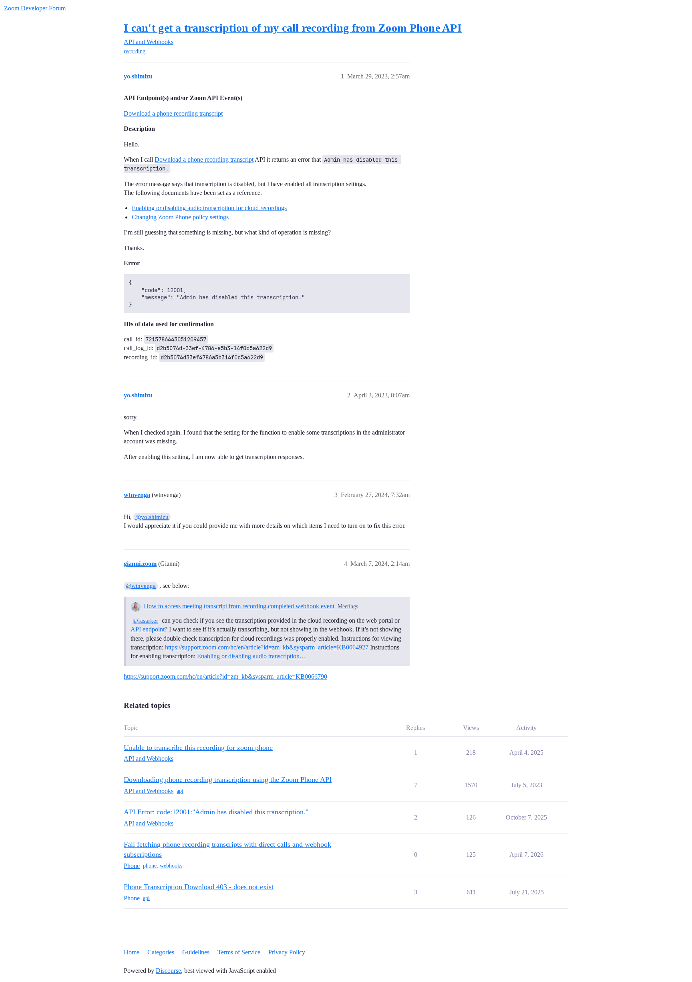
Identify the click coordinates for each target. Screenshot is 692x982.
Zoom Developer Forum (35, 8)
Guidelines (195, 952)
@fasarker (145, 620)
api (180, 791)
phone (150, 866)
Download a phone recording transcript (173, 113)
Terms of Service (238, 952)
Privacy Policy (286, 952)
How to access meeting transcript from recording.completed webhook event (239, 606)
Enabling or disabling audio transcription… (251, 656)
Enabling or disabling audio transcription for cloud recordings (209, 207)
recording (134, 51)
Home (131, 952)
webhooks (171, 866)
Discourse (168, 970)
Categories (160, 952)
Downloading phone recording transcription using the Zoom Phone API (228, 780)
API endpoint (148, 629)
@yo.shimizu (152, 517)
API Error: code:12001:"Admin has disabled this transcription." (216, 812)
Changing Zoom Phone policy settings (180, 217)
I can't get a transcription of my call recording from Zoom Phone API (293, 28)
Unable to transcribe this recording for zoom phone (198, 748)
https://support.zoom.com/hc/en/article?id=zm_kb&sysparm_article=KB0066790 (225, 676)
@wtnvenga (141, 586)
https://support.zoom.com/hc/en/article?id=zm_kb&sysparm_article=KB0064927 (266, 647)
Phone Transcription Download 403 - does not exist (199, 887)
